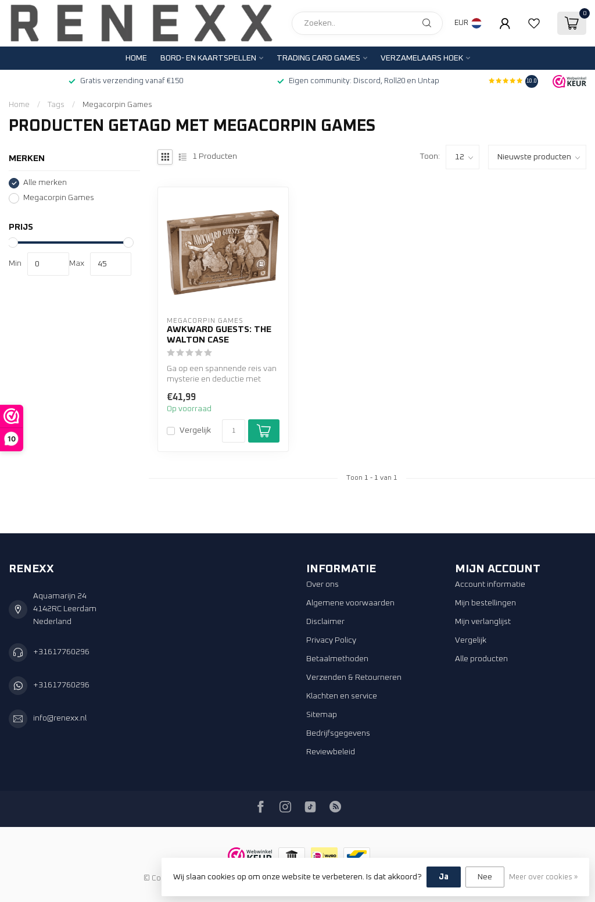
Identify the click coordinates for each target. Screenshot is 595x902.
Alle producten (481, 659)
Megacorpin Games (117, 105)
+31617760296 (61, 652)
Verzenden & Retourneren (354, 677)
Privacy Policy (331, 640)
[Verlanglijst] (534, 23)
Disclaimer (325, 622)
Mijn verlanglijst (483, 622)
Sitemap (321, 715)
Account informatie (490, 584)
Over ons (322, 584)
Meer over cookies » (543, 877)
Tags (56, 105)
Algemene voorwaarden (350, 603)
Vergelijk (195, 430)
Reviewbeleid (330, 752)
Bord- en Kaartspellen (208, 58)
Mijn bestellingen (485, 603)
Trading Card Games (318, 58)
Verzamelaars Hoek (422, 58)
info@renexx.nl (60, 718)
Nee (485, 877)
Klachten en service (341, 696)
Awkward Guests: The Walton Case (219, 334)
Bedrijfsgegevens (338, 733)
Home (136, 58)
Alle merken (45, 183)
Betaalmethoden (337, 659)
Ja (444, 877)
